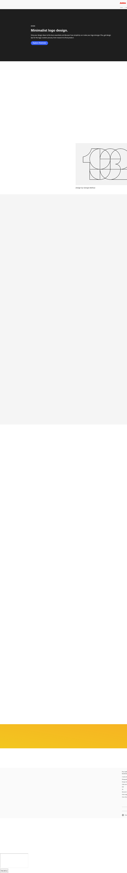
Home (121, 7)
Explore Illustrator (39, 43)
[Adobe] (123, 3)
